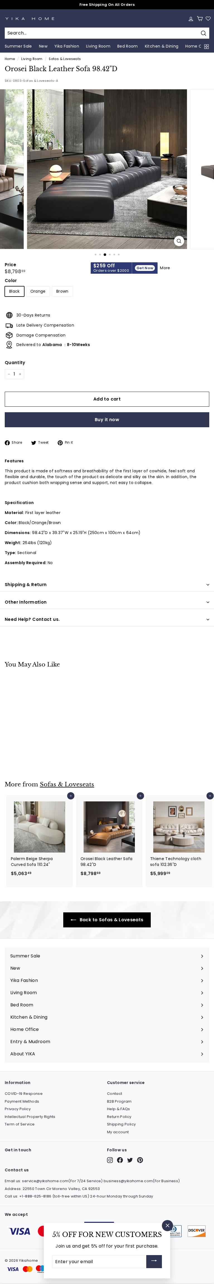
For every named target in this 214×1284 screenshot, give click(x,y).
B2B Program (119, 1101)
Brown (62, 291)
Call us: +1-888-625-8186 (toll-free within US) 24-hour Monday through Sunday (79, 1196)
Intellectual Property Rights (30, 1116)
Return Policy (119, 1116)
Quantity (15, 363)
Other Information (26, 602)
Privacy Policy (18, 1109)
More (165, 268)
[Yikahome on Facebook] (120, 1160)
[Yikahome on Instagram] (110, 1160)
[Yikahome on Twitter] (130, 1160)
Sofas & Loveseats (65, 59)
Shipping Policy (121, 1124)
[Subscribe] (154, 1261)
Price (10, 265)
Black (14, 291)
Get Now (145, 268)
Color (11, 280)
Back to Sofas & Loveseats (110, 920)
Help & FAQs (118, 1109)
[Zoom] (179, 241)
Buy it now (107, 419)
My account (118, 1132)
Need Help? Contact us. (32, 619)
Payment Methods (22, 1101)
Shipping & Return (26, 584)
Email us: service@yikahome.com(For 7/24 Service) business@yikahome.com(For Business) (92, 1181)
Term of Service (20, 1124)
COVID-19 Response (24, 1093)
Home (10, 59)
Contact (114, 1093)
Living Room (31, 59)
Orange (38, 291)
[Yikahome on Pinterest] (140, 1160)
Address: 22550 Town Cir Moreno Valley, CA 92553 (52, 1188)
